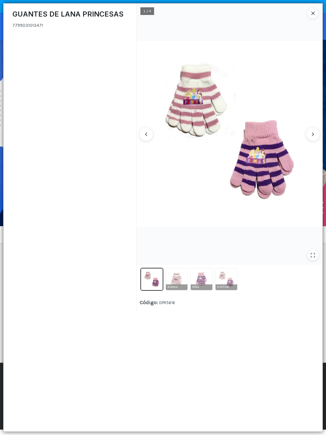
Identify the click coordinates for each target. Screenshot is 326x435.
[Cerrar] (313, 13)
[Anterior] (146, 134)
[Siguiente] (313, 134)
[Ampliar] (313, 255)
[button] (151, 279)
